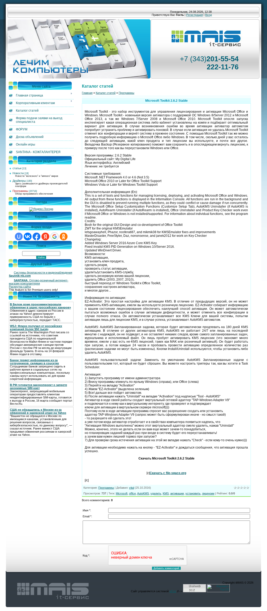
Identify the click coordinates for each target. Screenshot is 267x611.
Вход (208, 14)
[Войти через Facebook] (36, 236)
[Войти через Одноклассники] (64, 236)
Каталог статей (106, 92)
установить (193, 493)
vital (131, 487)
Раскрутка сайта (20, 286)
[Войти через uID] (19, 236)
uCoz (172, 591)
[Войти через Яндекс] (45, 236)
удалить (155, 493)
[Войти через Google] (54, 236)
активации (177, 493)
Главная (87, 92)
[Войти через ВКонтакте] (28, 236)
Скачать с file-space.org (168, 473)
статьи (17, 168)
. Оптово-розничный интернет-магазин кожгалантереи (38, 282)
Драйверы (19, 180)
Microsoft (122, 493)
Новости (18, 173)
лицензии (208, 493)
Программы (20, 190)
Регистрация (194, 14)
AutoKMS (143, 493)
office (132, 493)
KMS (166, 493)
